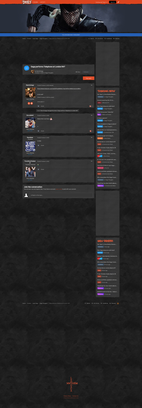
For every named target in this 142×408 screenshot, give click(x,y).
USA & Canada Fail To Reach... (105, 136)
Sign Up (113, 2)
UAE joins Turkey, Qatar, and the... (106, 153)
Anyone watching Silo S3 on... (105, 100)
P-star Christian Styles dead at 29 (106, 147)
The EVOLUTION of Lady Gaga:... (106, 165)
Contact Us (75, 396)
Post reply (88, 78)
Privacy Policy (67, 396)
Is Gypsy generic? (102, 118)
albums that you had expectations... (107, 130)
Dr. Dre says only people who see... (107, 159)
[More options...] (91, 85)
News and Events (107, 114)
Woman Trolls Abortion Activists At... (107, 256)
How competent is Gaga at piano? (106, 124)
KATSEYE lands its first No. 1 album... (107, 291)
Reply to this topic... (37, 195)
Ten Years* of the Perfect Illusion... (106, 94)
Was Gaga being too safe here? (106, 106)
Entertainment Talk (109, 132)
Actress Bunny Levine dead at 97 (106, 141)
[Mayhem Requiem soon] (71, 18)
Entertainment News (108, 144)
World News (107, 138)
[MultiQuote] (38, 106)
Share (78, 72)
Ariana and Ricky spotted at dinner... (107, 171)
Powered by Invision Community (71, 397)
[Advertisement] (58, 52)
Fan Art (107, 168)
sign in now (59, 189)
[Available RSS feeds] (117, 303)
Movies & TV (106, 102)
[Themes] (118, 2)
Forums (35, 2)
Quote (42, 106)
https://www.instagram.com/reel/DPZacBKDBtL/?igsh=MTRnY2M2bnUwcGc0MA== (59, 88)
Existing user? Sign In (101, 2)
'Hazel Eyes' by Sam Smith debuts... (107, 183)
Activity (42, 2)
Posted (43, 85)
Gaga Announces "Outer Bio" (105, 112)
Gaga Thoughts (49, 73)
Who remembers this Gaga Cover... (107, 177)
